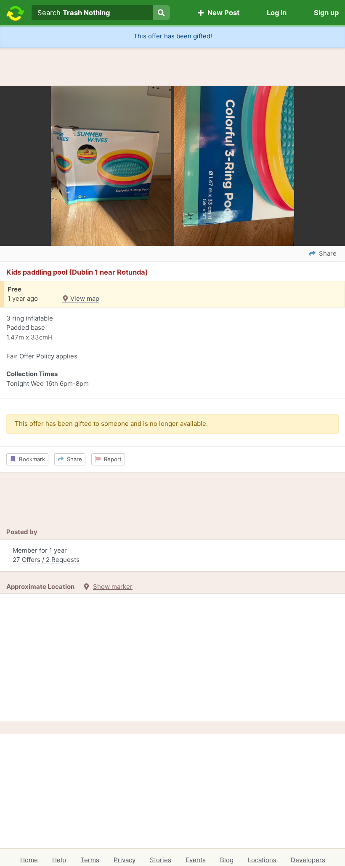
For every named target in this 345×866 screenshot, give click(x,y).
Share (73, 459)
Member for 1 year (46, 555)
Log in (277, 12)
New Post (221, 12)
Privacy (124, 860)
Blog (227, 860)
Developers (308, 860)
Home (29, 860)
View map (84, 298)
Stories (160, 860)
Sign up (326, 12)
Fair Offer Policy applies (41, 356)
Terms (89, 860)
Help (59, 860)
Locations (262, 860)
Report (111, 459)
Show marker (113, 587)
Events (196, 860)
